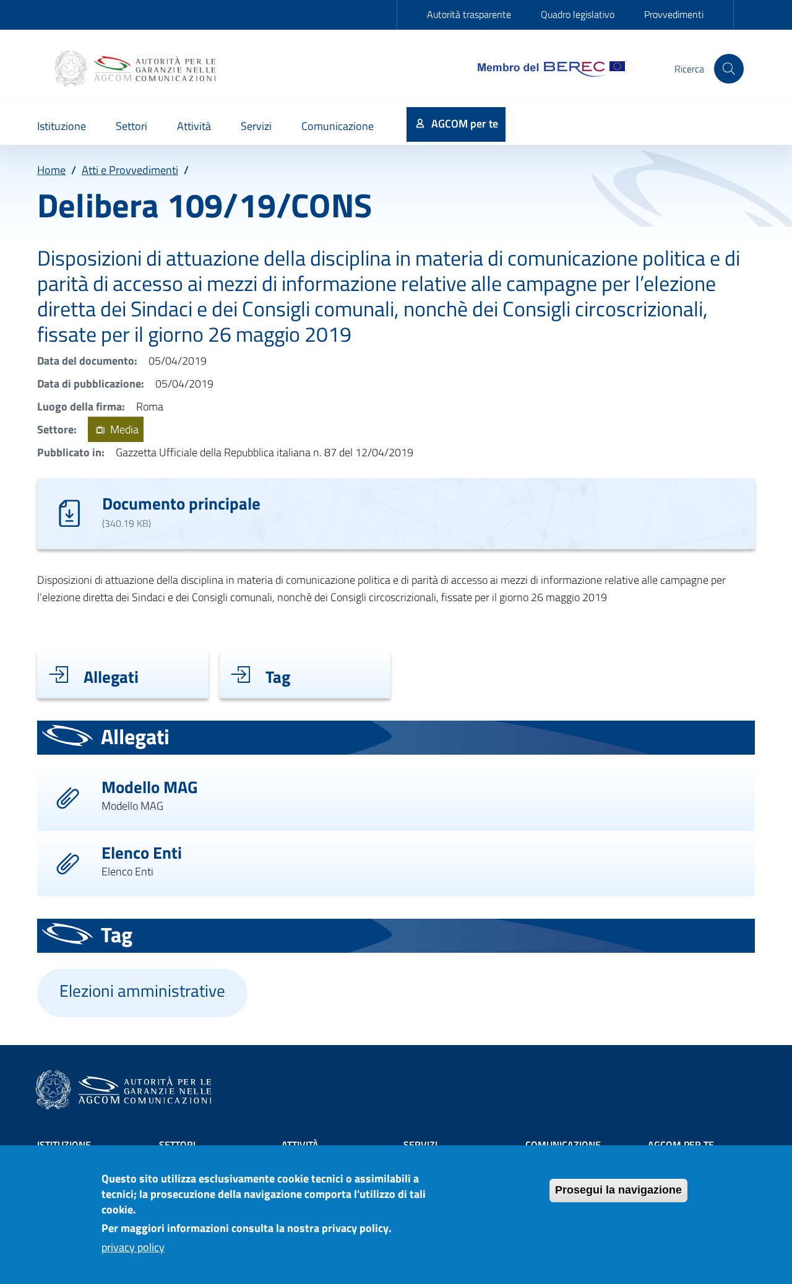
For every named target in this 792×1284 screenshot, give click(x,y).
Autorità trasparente (469, 14)
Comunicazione (563, 1144)
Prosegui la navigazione (618, 1190)
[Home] (136, 69)
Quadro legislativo (577, 14)
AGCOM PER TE (681, 1144)
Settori (177, 1144)
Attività (300, 1144)
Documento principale (181, 503)
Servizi (420, 1144)
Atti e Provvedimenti (130, 170)
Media (123, 429)
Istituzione (64, 1144)
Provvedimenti (674, 14)
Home (51, 170)
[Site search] (729, 69)
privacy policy (133, 1247)
